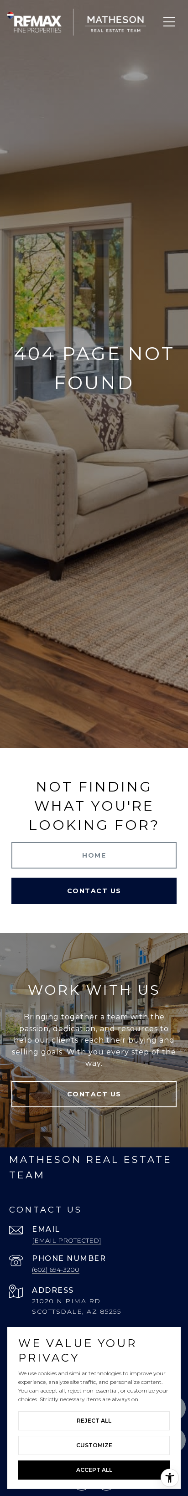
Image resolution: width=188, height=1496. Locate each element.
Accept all (94, 1469)
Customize (94, 1445)
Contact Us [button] (94, 891)
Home (94, 855)
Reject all (94, 1420)
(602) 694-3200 (55, 1269)
